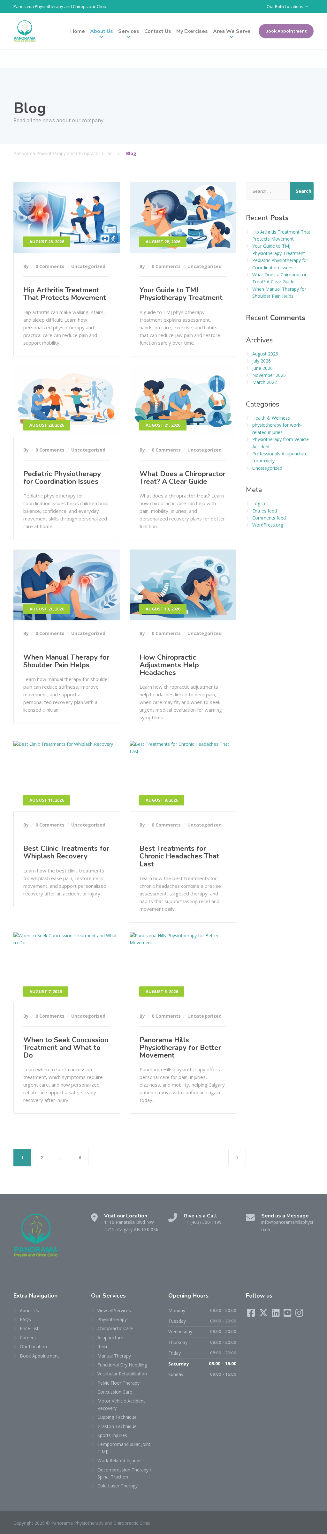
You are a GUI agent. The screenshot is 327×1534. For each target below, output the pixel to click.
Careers (28, 1338)
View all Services (114, 1310)
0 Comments (50, 266)
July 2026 (261, 361)
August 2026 (265, 354)
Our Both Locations (285, 6)
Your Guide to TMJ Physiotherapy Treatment (181, 294)
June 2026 (262, 368)
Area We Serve (231, 31)
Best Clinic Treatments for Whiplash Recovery (66, 852)
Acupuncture (110, 1338)
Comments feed (269, 518)
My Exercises (192, 31)
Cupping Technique (117, 1417)
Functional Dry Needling (122, 1365)
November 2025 (269, 375)
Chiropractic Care (115, 1328)
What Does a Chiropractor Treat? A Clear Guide (182, 477)
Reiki (102, 1346)
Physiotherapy (112, 1319)
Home (77, 31)
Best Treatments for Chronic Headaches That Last (179, 856)
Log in (258, 503)
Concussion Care (114, 1392)
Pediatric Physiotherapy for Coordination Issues (62, 477)
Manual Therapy (114, 1356)
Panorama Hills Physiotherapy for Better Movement (180, 1047)
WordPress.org (267, 525)
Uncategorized (88, 266)
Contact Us (157, 31)
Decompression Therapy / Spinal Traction (124, 1473)
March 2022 (264, 382)
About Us (101, 31)
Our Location (33, 1346)
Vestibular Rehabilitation (122, 1374)
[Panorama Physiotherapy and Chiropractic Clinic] (24, 31)
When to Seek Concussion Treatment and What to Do (65, 1047)
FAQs (25, 1319)
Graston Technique (117, 1426)
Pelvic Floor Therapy (118, 1383)
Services (128, 31)
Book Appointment (286, 31)
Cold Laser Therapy (117, 1486)
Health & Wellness (271, 418)
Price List (29, 1328)
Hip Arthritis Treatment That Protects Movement (64, 294)
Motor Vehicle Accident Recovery (121, 1404)
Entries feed (264, 511)
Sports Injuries (112, 1435)
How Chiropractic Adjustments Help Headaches (169, 665)
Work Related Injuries (119, 1460)
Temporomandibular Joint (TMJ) (123, 1447)
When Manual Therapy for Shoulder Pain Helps (66, 661)
